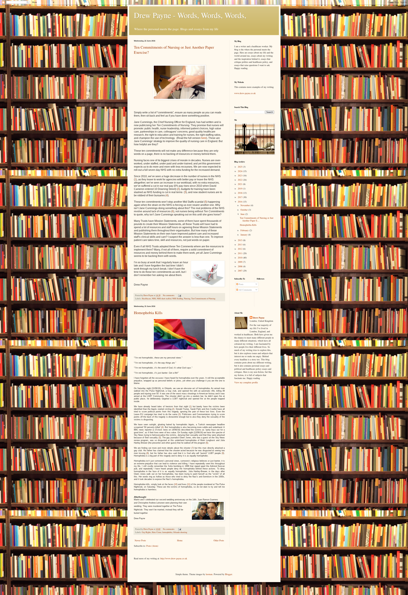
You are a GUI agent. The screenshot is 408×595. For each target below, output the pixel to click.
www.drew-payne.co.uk (245, 93)
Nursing (187, 298)
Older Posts (219, 540)
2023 (240, 175)
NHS (154, 298)
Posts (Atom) (152, 545)
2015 (240, 240)
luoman (209, 574)
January (244, 234)
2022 (240, 179)
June (242, 214)
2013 (240, 244)
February (244, 230)
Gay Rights (146, 532)
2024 (240, 171)
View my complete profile (246, 382)
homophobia (167, 532)
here (203, 138)
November (245, 205)
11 (189, 484)
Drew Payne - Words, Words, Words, (190, 15)
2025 (240, 166)
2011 (240, 253)
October (244, 209)
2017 (240, 197)
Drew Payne (258, 317)
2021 (240, 184)
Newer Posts (140, 540)
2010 (240, 257)
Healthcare (146, 298)
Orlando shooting (180, 532)
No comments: (169, 295)
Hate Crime (156, 532)
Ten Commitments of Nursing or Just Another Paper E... (256, 219)
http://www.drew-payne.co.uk (173, 558)
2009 (240, 261)
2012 (240, 248)
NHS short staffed (164, 298)
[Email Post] (179, 295)
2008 (240, 266)
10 (176, 484)
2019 (240, 188)
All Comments (245, 289)
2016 (240, 201)
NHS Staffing (177, 298)
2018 (240, 192)
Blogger (228, 574)
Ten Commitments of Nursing (203, 298)
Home (179, 540)
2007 (240, 270)
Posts (240, 284)
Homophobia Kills (148, 312)
